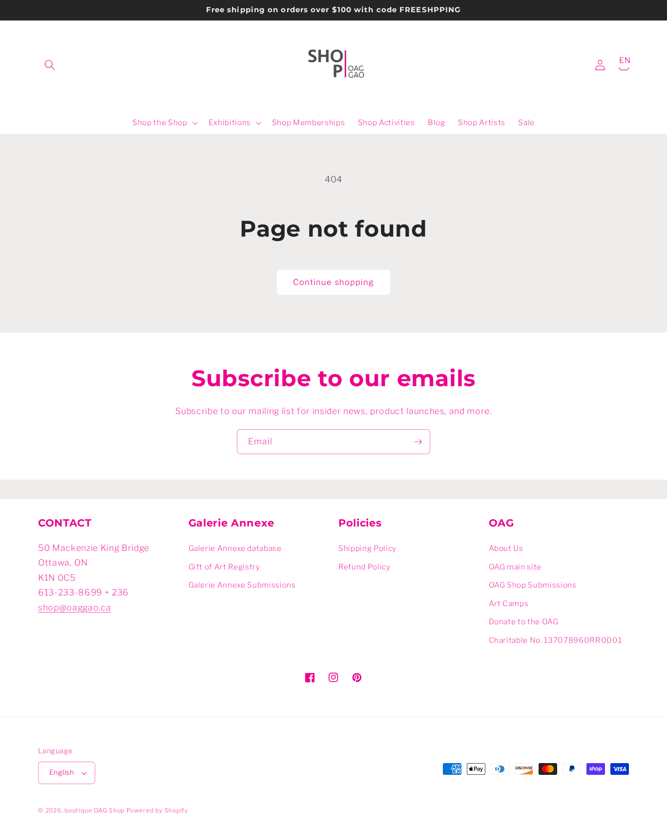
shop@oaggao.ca (74, 607)
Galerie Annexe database (235, 548)
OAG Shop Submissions (533, 585)
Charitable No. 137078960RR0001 (555, 640)
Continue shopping (334, 282)
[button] (50, 65)
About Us (506, 548)
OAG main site (515, 566)
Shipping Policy (367, 548)
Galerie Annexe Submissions (242, 585)
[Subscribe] (418, 442)
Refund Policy (364, 566)
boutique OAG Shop (94, 810)
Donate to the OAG (524, 621)
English (61, 772)
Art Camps (509, 603)
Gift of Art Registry (224, 566)
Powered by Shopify (157, 810)
